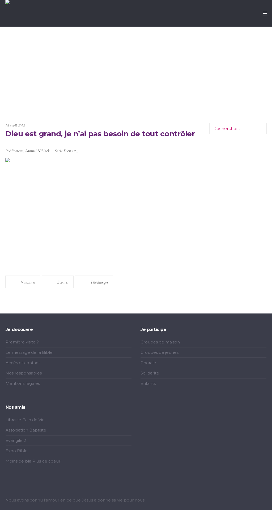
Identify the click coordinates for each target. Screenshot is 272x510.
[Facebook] (243, 500)
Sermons (103, 96)
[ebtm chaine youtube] (256, 500)
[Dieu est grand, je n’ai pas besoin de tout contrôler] (102, 214)
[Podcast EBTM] (263, 500)
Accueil (87, 96)
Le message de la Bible (29, 352)
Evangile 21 (17, 440)
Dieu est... (70, 151)
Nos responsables (24, 373)
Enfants (148, 383)
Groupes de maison (160, 342)
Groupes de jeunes (159, 352)
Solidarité (150, 373)
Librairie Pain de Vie (25, 419)
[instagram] (250, 500)
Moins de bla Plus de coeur (33, 461)
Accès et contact (23, 362)
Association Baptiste (26, 430)
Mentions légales (23, 383)
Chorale (148, 362)
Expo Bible (17, 450)
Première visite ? (22, 342)
